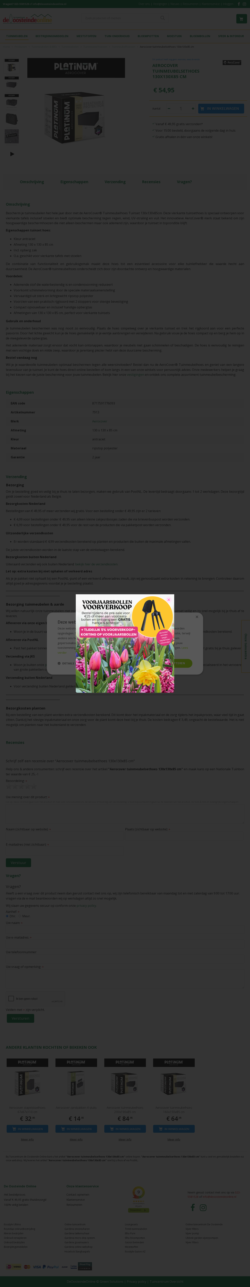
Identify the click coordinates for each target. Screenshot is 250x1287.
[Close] (169, 600)
